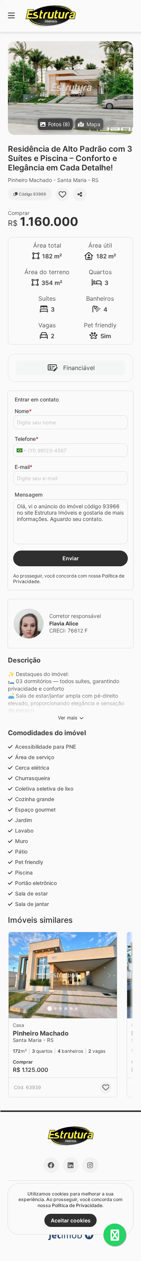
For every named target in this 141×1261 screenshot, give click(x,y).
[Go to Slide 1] (49, 1008)
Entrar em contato (37, 399)
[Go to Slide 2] (55, 1008)
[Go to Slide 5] (71, 1008)
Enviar (70, 558)
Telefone (26, 439)
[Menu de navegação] (11, 16)
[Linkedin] (71, 1165)
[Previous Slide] (14, 88)
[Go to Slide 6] (76, 1008)
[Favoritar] (62, 194)
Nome (23, 411)
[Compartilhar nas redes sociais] (79, 194)
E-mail (23, 467)
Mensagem (28, 494)
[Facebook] (51, 1165)
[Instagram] (90, 1165)
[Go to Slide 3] (60, 1008)
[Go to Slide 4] (65, 1008)
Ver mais (67, 718)
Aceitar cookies (71, 1220)
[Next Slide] (127, 88)
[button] (70, 88)
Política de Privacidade (77, 1205)
